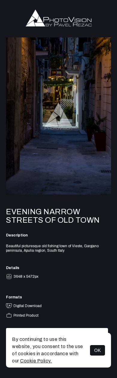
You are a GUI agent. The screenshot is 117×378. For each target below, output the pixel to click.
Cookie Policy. (36, 360)
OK (97, 350)
